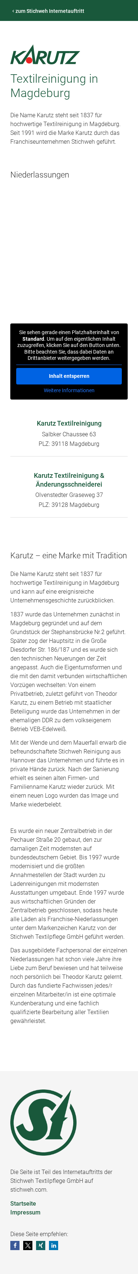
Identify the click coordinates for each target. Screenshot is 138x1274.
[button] (15, 1245)
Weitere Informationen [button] (69, 390)
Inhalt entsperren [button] (69, 376)
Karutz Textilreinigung (69, 423)
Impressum (25, 1212)
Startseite (23, 1203)
